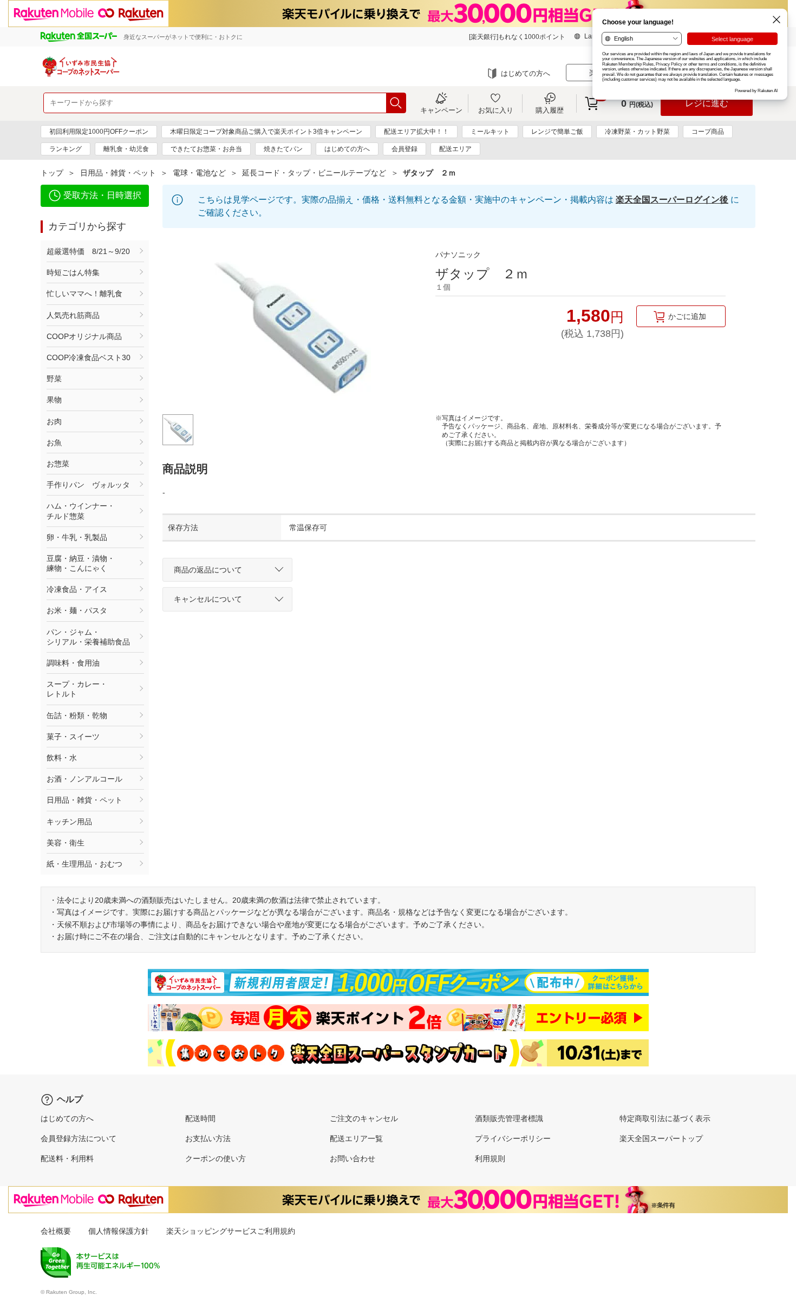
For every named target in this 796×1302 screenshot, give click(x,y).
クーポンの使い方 (215, 1158)
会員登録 (404, 149)
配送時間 (200, 1118)
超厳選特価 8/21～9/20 (88, 251)
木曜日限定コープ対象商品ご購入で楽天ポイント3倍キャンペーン (266, 131)
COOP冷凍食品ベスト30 (89, 357)
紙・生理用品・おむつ (84, 864)
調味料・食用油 (73, 663)
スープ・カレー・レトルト (77, 689)
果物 (54, 399)
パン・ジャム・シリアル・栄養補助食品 (88, 637)
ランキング (65, 149)
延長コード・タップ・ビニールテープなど (314, 172)
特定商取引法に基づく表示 (664, 1118)
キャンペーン (441, 110)
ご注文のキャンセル (364, 1118)
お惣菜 (58, 463)
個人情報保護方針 (118, 1231)
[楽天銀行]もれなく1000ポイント (517, 37)
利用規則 (490, 1158)
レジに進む (706, 103)
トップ (52, 172)
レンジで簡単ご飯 (557, 131)
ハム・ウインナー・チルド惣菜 (81, 511)
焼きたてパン (283, 149)
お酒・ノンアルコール (84, 778)
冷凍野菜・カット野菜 (637, 131)
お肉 (54, 421)
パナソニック (458, 254)
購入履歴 (550, 110)
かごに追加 (687, 316)
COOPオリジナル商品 (84, 336)
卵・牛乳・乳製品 (77, 537)
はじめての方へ (525, 73)
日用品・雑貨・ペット (118, 172)
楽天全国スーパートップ (661, 1138)
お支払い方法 (208, 1138)
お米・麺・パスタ (77, 610)
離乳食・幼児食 (126, 149)
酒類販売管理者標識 (509, 1118)
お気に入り (495, 110)
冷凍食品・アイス (77, 589)
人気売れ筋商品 (73, 315)
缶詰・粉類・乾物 (77, 715)
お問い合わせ (352, 1158)
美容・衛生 (65, 842)
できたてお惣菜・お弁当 (206, 149)
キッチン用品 (69, 821)
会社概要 (56, 1231)
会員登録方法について (78, 1138)
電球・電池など (199, 172)
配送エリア (455, 149)
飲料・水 (62, 757)
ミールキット (490, 131)
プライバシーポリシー (513, 1138)
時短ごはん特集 (73, 272)
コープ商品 (707, 131)
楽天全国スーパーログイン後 (672, 199)
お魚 (54, 442)
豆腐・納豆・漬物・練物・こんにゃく (81, 563)
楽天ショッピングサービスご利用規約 (230, 1231)
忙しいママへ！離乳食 (84, 293)
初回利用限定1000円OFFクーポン (98, 131)
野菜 (54, 378)
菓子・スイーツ (73, 736)
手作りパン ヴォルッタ (88, 484)
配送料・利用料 (67, 1158)
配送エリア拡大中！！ (416, 131)
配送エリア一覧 (356, 1138)
